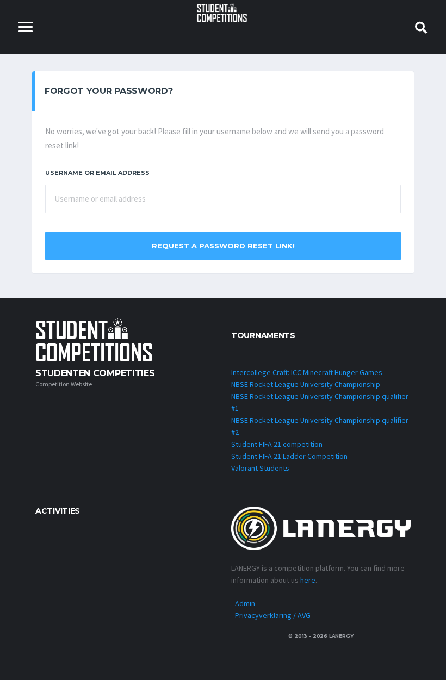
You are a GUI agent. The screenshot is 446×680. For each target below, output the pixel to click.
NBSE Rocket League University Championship (305, 384)
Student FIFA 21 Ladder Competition (289, 456)
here (307, 580)
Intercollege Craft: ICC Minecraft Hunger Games (306, 372)
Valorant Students (260, 468)
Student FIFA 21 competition (277, 444)
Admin (245, 603)
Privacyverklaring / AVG (273, 615)
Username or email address (97, 173)
